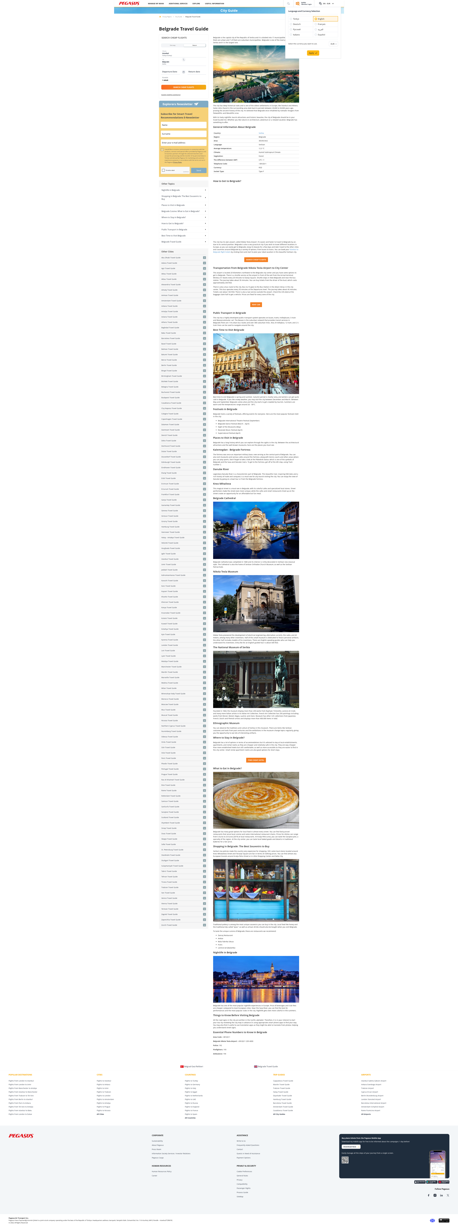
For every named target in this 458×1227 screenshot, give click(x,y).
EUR (332, 44)
